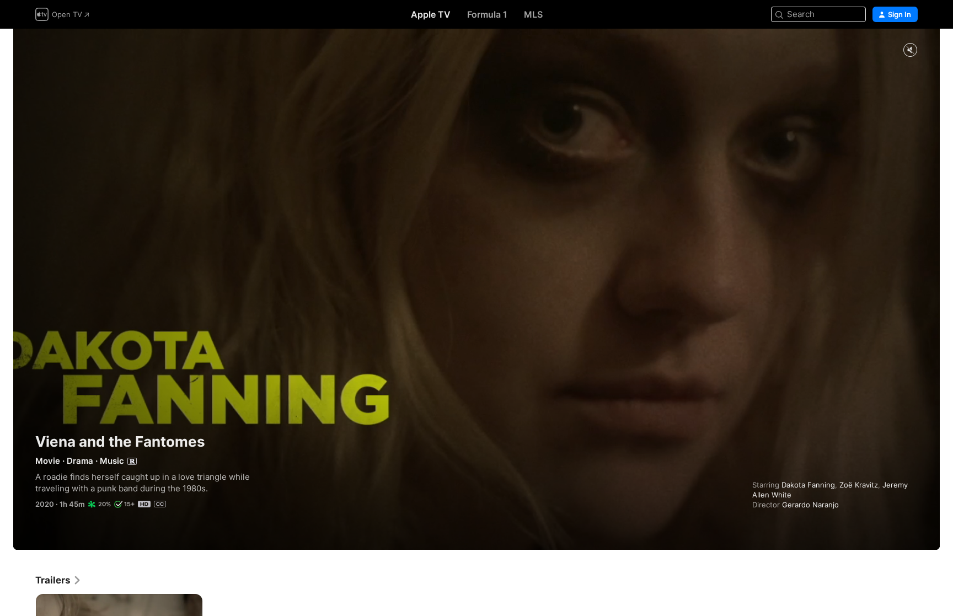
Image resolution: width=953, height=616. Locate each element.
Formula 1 (487, 14)
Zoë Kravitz (858, 484)
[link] (58, 580)
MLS (533, 14)
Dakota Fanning (808, 484)
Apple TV (431, 14)
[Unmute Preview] (910, 50)
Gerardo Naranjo (810, 504)
